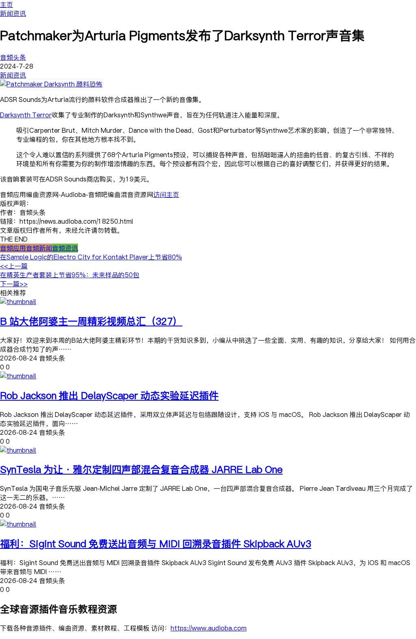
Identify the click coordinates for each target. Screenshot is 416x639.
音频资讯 (65, 248)
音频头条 (13, 57)
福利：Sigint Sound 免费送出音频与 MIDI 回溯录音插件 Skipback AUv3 (155, 543)
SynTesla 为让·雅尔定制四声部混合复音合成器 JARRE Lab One (141, 469)
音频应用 (13, 248)
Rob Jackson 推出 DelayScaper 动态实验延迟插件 (109, 395)
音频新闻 (39, 248)
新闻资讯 (13, 13)
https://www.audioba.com (209, 628)
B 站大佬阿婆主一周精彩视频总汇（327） (91, 321)
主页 (6, 4)
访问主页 (166, 194)
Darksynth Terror (26, 114)
